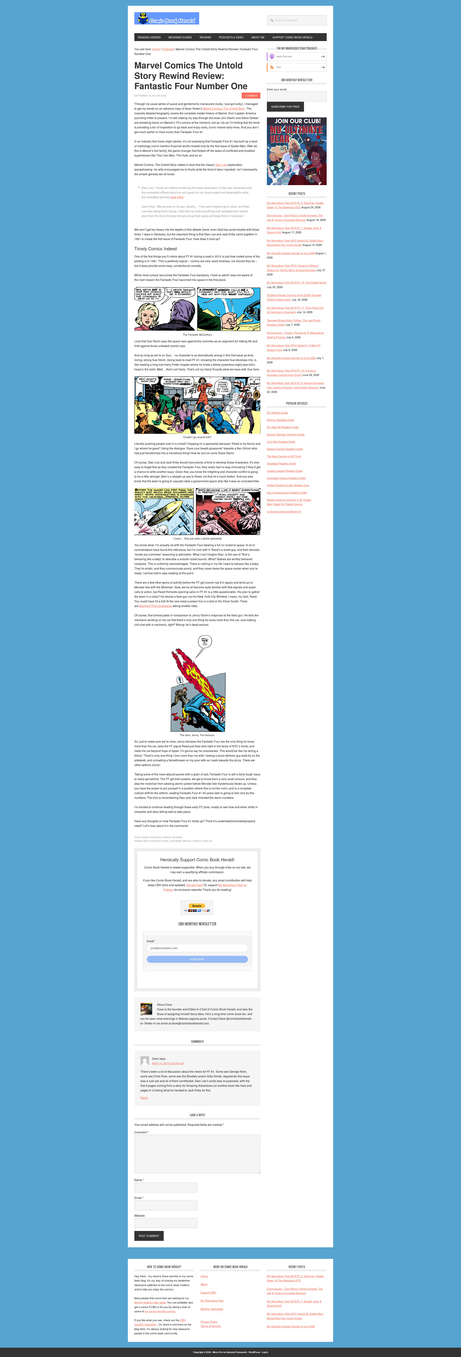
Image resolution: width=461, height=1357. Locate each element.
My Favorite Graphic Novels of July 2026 (291, 253)
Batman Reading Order (280, 420)
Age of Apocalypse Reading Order (287, 492)
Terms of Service (211, 1326)
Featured (156, 837)
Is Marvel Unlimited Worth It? (284, 511)
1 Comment (251, 95)
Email (139, 1198)
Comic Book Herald (166, 19)
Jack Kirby (176, 197)
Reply (144, 1098)
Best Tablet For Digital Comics (285, 504)
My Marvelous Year (212, 1300)
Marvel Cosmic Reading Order (285, 449)
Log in (265, 1352)
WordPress (254, 1352)
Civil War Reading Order (281, 442)
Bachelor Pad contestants (155, 606)
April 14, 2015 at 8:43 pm (168, 1063)
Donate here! (194, 885)
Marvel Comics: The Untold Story (224, 108)
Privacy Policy (209, 1322)
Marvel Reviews (172, 837)
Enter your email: (277, 89)
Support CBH (208, 1292)
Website (139, 1215)
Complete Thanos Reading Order (286, 478)
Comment (141, 1132)
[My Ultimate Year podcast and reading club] (297, 184)
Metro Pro (218, 1352)
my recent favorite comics (160, 1311)
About (204, 1284)
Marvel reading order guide (150, 1302)
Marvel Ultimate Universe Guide (286, 434)
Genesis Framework (236, 1352)
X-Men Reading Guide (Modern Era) (288, 485)
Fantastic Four (159, 840)
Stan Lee (221, 165)
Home (204, 1276)
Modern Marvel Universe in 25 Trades (289, 500)
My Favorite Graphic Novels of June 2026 (291, 358)
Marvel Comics (192, 840)
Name (139, 1180)
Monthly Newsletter (212, 1309)
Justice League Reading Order (285, 471)
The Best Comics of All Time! (284, 456)
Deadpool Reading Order (281, 463)
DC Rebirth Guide (277, 413)
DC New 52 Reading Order (283, 427)
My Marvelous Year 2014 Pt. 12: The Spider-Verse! (296, 282)
